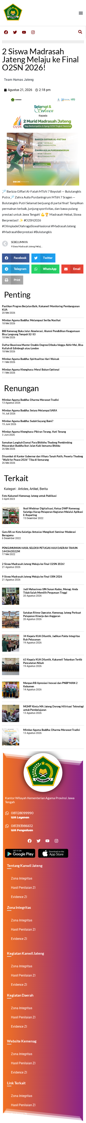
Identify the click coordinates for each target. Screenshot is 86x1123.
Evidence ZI (19, 897)
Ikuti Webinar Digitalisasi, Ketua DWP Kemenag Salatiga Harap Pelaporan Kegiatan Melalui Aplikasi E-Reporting (53, 512)
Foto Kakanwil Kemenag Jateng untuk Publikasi (29, 495)
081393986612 (22, 826)
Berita (44, 489)
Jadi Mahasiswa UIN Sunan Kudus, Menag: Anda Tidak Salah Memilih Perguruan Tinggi (50, 591)
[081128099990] (7, 813)
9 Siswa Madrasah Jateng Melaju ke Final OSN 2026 (32, 576)
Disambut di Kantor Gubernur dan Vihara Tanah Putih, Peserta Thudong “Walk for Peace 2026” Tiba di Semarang (42, 458)
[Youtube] (24, 32)
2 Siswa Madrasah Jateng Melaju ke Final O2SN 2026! (33, 564)
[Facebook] (6, 32)
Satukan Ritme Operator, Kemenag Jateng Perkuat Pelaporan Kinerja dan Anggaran (52, 614)
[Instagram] (33, 32)
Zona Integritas (21, 878)
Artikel (34, 489)
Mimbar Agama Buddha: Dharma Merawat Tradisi (30, 399)
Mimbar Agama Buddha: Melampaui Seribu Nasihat (31, 320)
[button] (80, 13)
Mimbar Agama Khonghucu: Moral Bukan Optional (30, 369)
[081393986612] (7, 826)
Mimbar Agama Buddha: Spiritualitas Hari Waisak (30, 359)
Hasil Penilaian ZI (23, 888)
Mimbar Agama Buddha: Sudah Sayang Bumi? (27, 421)
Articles (23, 489)
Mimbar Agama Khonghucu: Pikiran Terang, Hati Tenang (34, 431)
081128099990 (22, 813)
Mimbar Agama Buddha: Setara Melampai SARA (29, 410)
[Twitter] (15, 32)
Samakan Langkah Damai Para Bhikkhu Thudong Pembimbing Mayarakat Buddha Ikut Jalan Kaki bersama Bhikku (37, 444)
